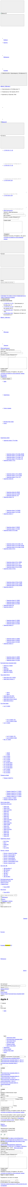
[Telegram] (2, 1136)
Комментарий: (7, 220)
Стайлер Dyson (4, 884)
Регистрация (4, 992)
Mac (11, 1141)
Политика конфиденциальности (9, 1184)
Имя (2, 1097)
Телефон (20, 1097)
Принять (3, 1124)
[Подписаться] (17, 1180)
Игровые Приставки (9, 1050)
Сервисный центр (21, 295)
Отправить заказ (5, 1109)
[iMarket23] (4, 376)
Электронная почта (6, 985)
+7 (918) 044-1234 (8, 310)
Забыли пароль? (5, 989)
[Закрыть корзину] (2, 905)
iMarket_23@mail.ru (5, 86)
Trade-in (3, 297)
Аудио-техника (7, 1049)
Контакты (4, 1144)
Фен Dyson (3, 889)
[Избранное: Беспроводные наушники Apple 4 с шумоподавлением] (1, 1071)
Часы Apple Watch (5, 675)
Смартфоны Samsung (6, 804)
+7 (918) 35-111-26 (8, 306)
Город (15, 1105)
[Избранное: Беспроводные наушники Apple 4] (1, 1058)
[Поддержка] (12, 129)
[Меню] (12, 7)
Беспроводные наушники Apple (8, 663)
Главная (3, 993)
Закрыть (3, 1055)
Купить (2, 1094)
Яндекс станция (5, 850)
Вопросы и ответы (22, 1139)
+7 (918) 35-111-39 (5, 299)
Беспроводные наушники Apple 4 (9, 1063)
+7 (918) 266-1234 (8, 313)
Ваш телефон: (7, 215)
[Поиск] (16, 895)
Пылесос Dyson (4, 882)
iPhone (6, 1141)
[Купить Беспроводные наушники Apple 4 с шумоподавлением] (1, 1091)
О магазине (3, 295)
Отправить (6, 234)
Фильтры (3, 1056)
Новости (14, 1144)
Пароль (2, 987)
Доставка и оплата (12, 295)
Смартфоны (6, 1047)
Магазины (9, 1144)
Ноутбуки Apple (4, 703)
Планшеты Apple (5, 775)
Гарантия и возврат (10, 297)
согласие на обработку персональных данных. (13, 373)
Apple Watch (16, 1141)
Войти (2, 990)
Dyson (5, 1052)
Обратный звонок (8, 210)
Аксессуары (22, 1141)
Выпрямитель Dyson (6, 881)
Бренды (6, 42)
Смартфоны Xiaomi (5, 838)
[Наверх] (12, 982)
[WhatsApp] (5, 1136)
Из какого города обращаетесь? (12, 217)
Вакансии (19, 1144)
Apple (6, 993)
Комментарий (19, 1099)
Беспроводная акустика (7, 879)
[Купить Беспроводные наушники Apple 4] (1, 1070)
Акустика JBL (4, 865)
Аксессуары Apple (5, 802)
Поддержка (3, 375)
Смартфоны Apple (5, 437)
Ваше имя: (6, 213)
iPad (9, 1141)
